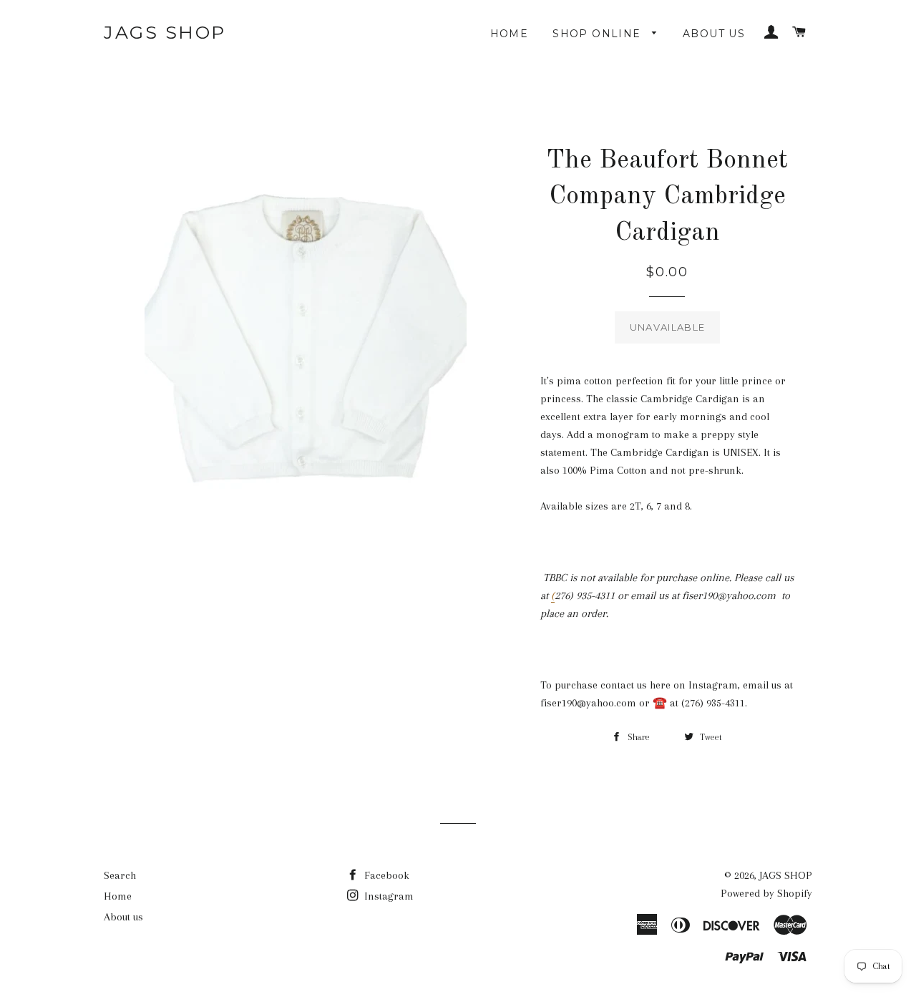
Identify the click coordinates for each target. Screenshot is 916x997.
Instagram (387, 896)
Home (509, 33)
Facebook (385, 875)
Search (120, 875)
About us (714, 33)
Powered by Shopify (766, 893)
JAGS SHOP (165, 32)
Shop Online (598, 33)
